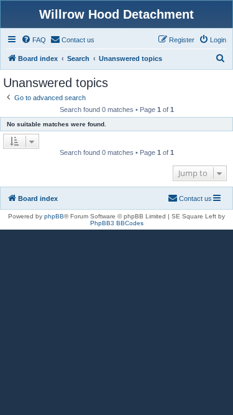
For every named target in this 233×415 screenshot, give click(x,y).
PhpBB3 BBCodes (117, 223)
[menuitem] (33, 39)
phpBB (54, 216)
